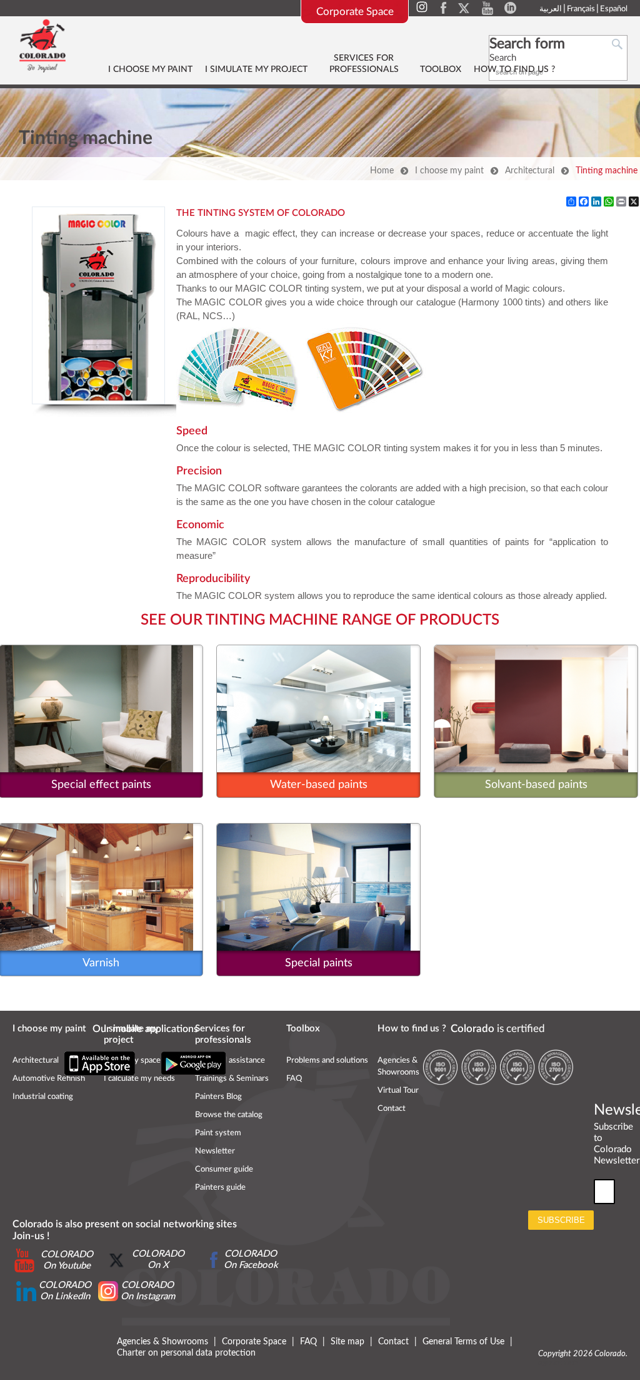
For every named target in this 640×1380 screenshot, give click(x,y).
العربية (550, 9)
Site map (347, 1341)
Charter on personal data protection (186, 1353)
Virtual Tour (398, 1090)
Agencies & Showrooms (162, 1341)
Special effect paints (101, 784)
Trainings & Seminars (232, 1079)
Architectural (529, 170)
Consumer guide (224, 1169)
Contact (392, 1109)
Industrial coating (42, 1097)
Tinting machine (607, 170)
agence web (558, 1363)
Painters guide (220, 1187)
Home (382, 170)
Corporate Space (355, 11)
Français (581, 9)
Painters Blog (218, 1097)
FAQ (294, 1079)
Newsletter (215, 1151)
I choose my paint (449, 170)
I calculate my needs (139, 1079)
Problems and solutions (327, 1060)
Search (502, 58)
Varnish (100, 963)
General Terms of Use (463, 1341)
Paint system (218, 1133)
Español (614, 9)
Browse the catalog (228, 1115)
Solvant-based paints (536, 784)
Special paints (318, 963)
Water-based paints (319, 784)
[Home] (42, 45)
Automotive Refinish (48, 1079)
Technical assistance (230, 1060)
